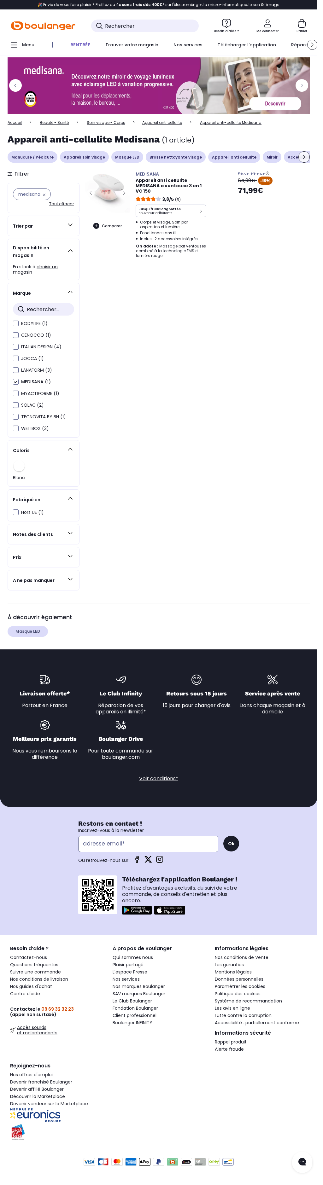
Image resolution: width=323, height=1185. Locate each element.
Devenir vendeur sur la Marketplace (49, 1104)
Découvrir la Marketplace (37, 1096)
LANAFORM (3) (36, 370)
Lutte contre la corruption (243, 1015)
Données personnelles (239, 979)
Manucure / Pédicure (32, 157)
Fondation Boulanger (135, 1008)
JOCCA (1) (32, 358)
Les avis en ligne (232, 1008)
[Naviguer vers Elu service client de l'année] (56, 1132)
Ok (231, 843)
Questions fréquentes (34, 964)
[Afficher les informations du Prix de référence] (267, 173)
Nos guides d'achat (31, 986)
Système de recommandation (248, 1001)
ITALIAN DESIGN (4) (41, 347)
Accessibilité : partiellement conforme (257, 1022)
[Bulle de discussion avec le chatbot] (302, 1162)
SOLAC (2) (32, 405)
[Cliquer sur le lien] (161, 85)
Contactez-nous (28, 957)
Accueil (15, 122)
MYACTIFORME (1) (40, 393)
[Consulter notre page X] (148, 861)
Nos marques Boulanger (139, 986)
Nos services (126, 979)
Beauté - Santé (54, 122)
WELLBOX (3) (35, 428)
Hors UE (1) (32, 512)
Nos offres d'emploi (31, 1075)
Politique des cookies (238, 993)
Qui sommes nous (133, 957)
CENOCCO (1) (36, 335)
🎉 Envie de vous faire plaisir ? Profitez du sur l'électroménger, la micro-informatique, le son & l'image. (159, 5)
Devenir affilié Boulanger (37, 1089)
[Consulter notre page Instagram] (159, 861)
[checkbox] (16, 323)
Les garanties (229, 964)
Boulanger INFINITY (132, 1022)
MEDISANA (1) (36, 382)
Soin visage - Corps (106, 122)
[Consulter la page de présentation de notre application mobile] (137, 910)
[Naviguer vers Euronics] (56, 1115)
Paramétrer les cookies (240, 986)
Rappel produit (231, 1042)
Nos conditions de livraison (39, 979)
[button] (312, 45)
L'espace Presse (130, 972)
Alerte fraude (229, 1049)
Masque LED (127, 157)
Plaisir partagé (128, 964)
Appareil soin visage (84, 157)
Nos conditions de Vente (241, 957)
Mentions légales (233, 972)
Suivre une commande (35, 972)
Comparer (112, 226)
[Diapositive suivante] (304, 157)
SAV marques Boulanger (139, 993)
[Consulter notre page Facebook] (137, 861)
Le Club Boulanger (132, 1001)
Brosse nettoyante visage (176, 157)
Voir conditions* (158, 778)
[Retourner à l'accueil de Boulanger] (43, 25)
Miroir (272, 157)
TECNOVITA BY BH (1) (43, 417)
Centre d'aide (25, 993)
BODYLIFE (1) (34, 323)
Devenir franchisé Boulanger (41, 1082)
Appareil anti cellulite (162, 122)
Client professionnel (134, 1015)
